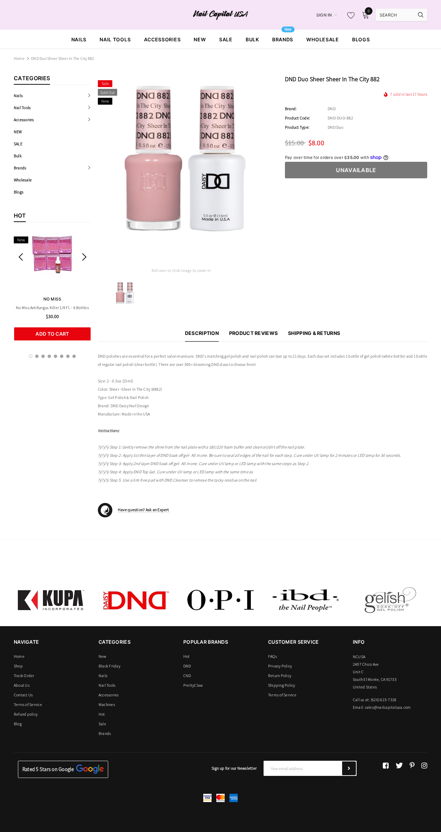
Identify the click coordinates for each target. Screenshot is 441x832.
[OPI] (220, 600)
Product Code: (297, 117)
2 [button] (37, 356)
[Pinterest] (412, 765)
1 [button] (30, 356)
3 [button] (43, 356)
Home (19, 58)
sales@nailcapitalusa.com (388, 707)
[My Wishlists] (349, 15)
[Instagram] (424, 765)
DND (332, 108)
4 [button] (49, 356)
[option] (52, 287)
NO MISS (52, 299)
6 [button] (61, 356)
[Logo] (221, 14)
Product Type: (297, 127)
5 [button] (55, 356)
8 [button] (74, 356)
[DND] (136, 600)
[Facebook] (386, 765)
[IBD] (305, 600)
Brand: (291, 108)
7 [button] (68, 356)
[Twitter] (399, 765)
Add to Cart (52, 334)
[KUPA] (51, 600)
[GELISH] (390, 600)
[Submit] (349, 768)
